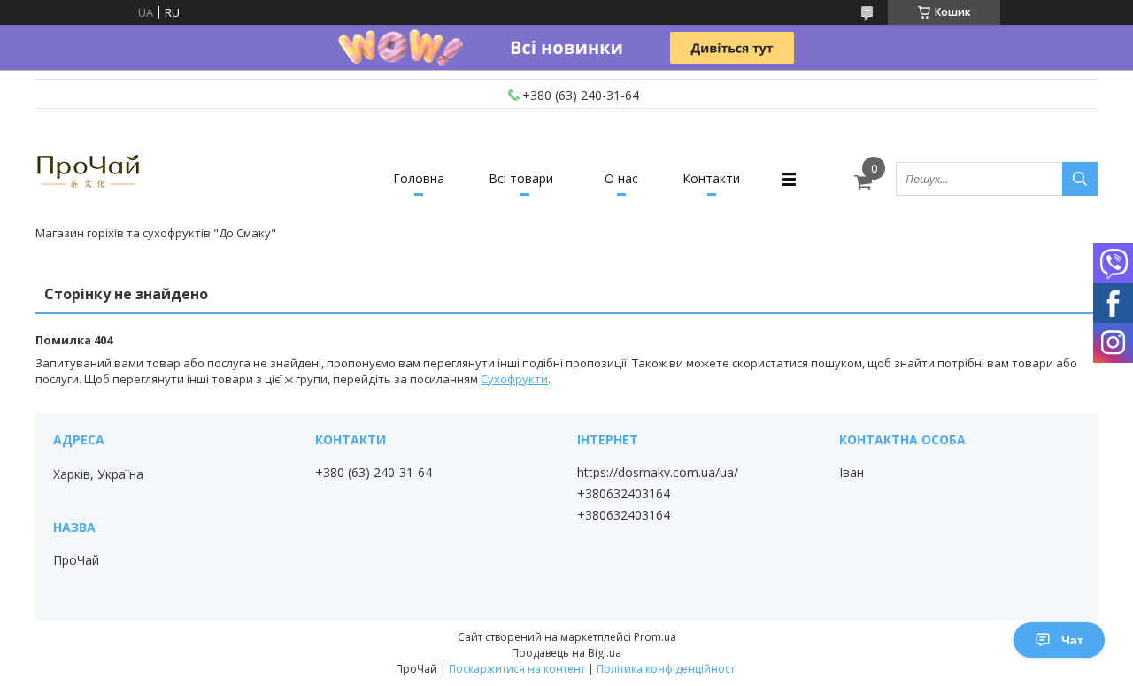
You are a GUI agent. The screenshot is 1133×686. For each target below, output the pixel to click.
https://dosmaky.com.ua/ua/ (657, 472)
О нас (621, 178)
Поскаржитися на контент (517, 668)
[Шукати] (1080, 179)
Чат (1072, 640)
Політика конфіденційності (667, 668)
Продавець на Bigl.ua (566, 652)
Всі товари (521, 178)
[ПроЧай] (88, 171)
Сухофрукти (514, 379)
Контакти (711, 178)
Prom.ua (655, 636)
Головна (418, 178)
